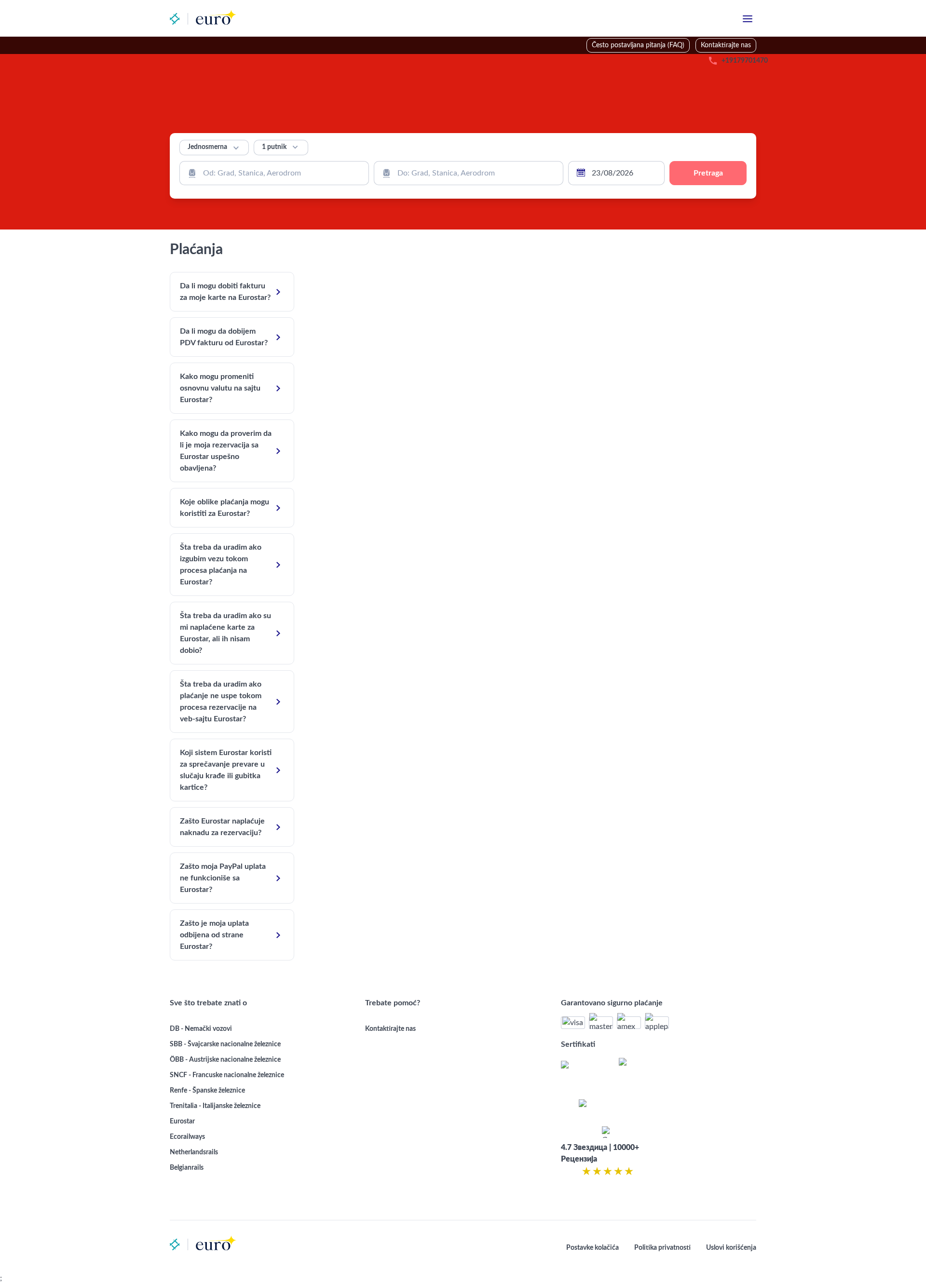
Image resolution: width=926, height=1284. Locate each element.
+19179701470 (745, 60)
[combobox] (274, 173)
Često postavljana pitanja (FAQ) (638, 45)
